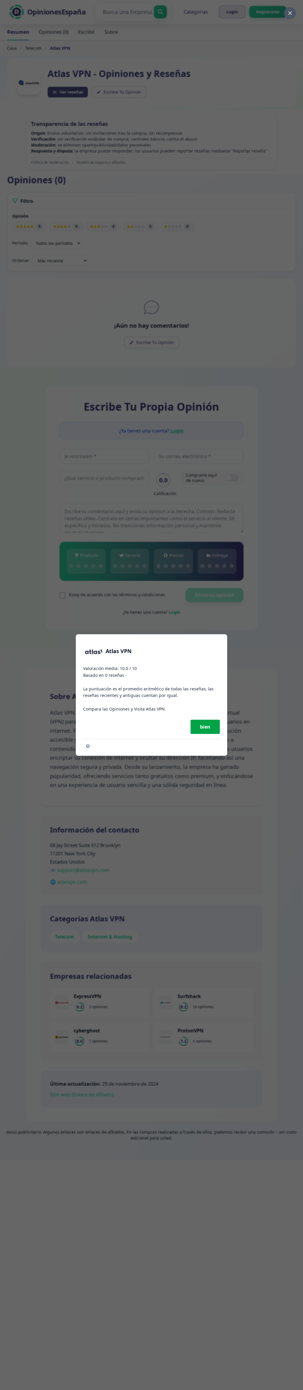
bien (205, 727)
